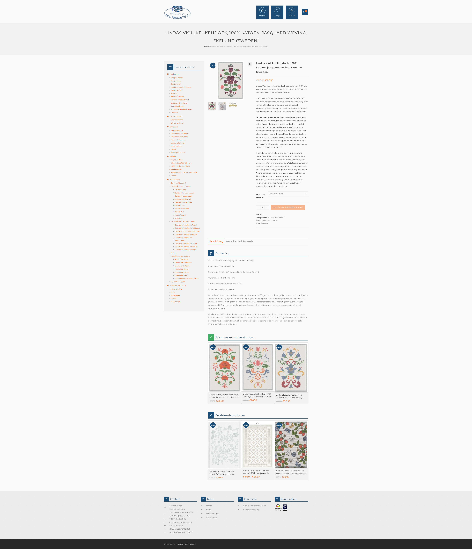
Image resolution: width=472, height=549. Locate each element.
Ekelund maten (260, 196)
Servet (173, 149)
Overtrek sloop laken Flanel (186, 225)
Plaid (173, 292)
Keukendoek (280, 218)
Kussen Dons (180, 206)
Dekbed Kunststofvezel (184, 193)
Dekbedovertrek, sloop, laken (183, 221)
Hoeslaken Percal (182, 272)
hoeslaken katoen (182, 266)
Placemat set (176, 146)
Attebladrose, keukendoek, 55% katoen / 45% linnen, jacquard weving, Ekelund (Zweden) (256, 471)
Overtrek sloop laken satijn (185, 250)
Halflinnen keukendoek (180, 166)
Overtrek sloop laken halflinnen (187, 228)
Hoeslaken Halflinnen (183, 263)
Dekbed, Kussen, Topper (181, 186)
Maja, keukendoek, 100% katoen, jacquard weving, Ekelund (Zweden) (291, 472)
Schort (173, 176)
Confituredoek (177, 160)
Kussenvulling (176, 289)
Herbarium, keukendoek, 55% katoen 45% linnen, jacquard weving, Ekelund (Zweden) (221, 472)
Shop (212, 46)
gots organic (266, 220)
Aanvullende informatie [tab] (239, 241)
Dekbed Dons (180, 190)
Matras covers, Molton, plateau (187, 278)
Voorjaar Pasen (177, 120)
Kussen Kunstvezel (182, 209)
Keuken (271, 218)
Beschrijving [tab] (216, 241)
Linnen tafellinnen (178, 143)
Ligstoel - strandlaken (179, 103)
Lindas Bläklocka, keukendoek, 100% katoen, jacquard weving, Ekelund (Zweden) (289, 396)
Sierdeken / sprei (178, 282)
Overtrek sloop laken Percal (186, 246)
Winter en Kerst (177, 123)
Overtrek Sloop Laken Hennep (187, 231)
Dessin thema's (176, 116)
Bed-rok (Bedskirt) (178, 183)
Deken (174, 253)
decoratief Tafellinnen (179, 133)
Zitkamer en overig (178, 285)
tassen (173, 298)
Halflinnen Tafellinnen (179, 137)
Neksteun (178, 218)
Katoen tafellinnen (178, 140)
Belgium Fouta (177, 130)
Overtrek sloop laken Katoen (186, 234)
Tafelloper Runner (178, 152)
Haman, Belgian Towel (180, 100)
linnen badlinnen (177, 106)
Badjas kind (175, 84)
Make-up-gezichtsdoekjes (181, 109)
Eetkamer (174, 127)
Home (206, 46)
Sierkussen (175, 295)
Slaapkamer (175, 179)
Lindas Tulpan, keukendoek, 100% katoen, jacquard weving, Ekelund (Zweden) (257, 395)
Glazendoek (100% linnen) (181, 163)
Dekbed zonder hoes (183, 202)
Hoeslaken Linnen (182, 269)
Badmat (174, 93)
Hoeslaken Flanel (181, 259)
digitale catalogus (295, 163)
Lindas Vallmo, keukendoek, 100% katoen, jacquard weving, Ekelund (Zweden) (223, 396)
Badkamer (174, 74)
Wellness (174, 113)
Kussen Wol (179, 212)
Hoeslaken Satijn (181, 275)
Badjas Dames (177, 78)
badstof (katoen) (177, 97)
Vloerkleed (175, 302)
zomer (275, 220)
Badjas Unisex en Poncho (181, 87)
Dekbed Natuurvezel (183, 196)
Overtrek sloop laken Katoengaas (183, 239)
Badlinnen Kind (177, 90)
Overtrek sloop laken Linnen (186, 243)
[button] (250, 64)
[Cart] (305, 12)
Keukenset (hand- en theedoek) (184, 172)
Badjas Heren (176, 81)
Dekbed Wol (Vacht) (183, 199)
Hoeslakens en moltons (180, 256)
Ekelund (264, 223)
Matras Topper (180, 215)
